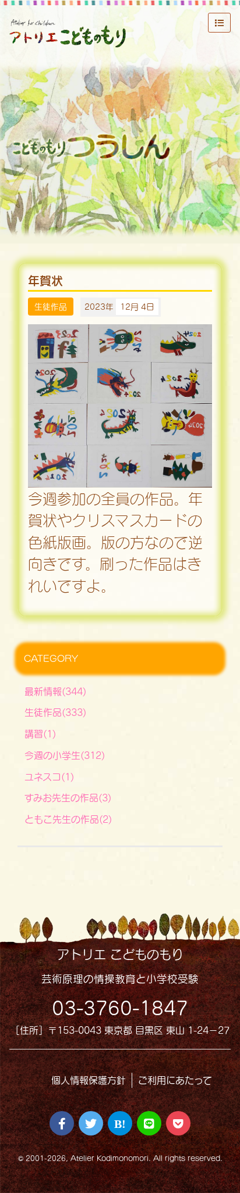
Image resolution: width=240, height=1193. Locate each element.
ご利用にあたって (175, 1079)
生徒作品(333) (55, 712)
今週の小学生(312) (64, 755)
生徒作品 (50, 306)
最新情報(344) (55, 691)
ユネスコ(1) (49, 776)
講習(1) (40, 733)
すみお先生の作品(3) (67, 797)
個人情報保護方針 (88, 1079)
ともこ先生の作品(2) (68, 819)
